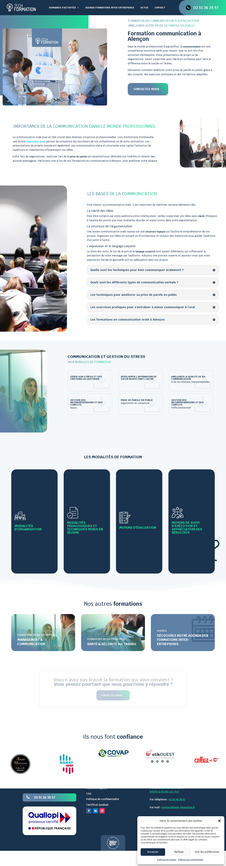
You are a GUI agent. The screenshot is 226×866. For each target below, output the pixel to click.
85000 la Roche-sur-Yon (164, 791)
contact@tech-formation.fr (178, 807)
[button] (219, 821)
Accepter (152, 851)
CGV (88, 793)
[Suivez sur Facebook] (88, 810)
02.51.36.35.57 (177, 799)
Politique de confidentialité (190, 859)
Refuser (179, 851)
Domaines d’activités (62, 7)
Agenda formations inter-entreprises (109, 7)
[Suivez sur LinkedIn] (95, 810)
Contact (160, 7)
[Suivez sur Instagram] (102, 810)
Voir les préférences (207, 851)
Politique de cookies (166, 859)
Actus (144, 7)
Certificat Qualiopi (97, 804)
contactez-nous (111, 695)
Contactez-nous (146, 89)
